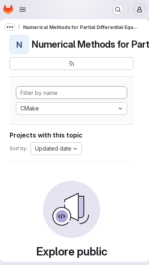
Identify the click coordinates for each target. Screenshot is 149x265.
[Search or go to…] (118, 9)
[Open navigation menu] (22, 9)
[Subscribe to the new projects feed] (72, 63)
